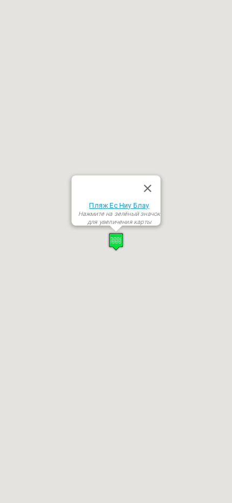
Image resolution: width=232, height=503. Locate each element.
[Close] (147, 188)
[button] (116, 241)
